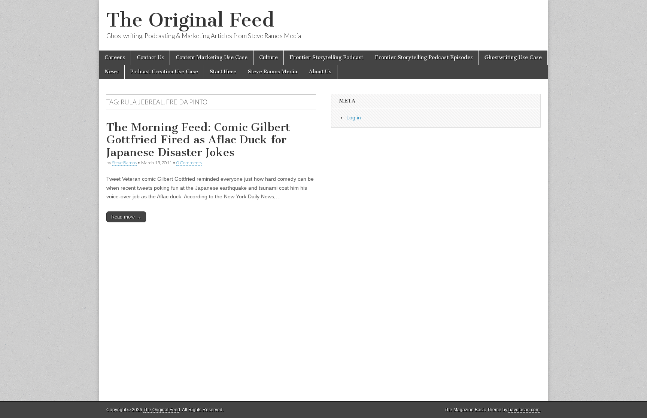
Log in (353, 117)
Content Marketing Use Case (211, 57)
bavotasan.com (524, 409)
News (111, 71)
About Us (320, 71)
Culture (268, 57)
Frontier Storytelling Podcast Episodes (424, 57)
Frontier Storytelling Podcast (326, 57)
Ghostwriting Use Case (513, 57)
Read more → (126, 217)
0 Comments (189, 162)
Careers (114, 57)
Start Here (223, 71)
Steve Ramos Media (272, 71)
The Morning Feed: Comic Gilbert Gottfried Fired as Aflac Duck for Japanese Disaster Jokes (198, 139)
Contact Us (150, 57)
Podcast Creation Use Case (164, 71)
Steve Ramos (124, 162)
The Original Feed (190, 20)
